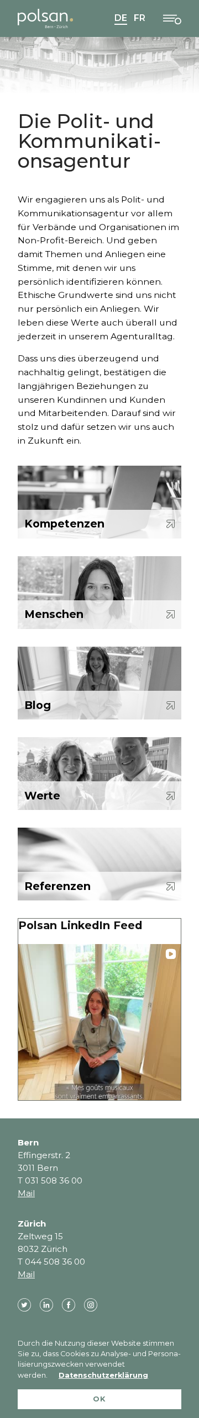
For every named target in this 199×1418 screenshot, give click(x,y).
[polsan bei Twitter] (24, 1305)
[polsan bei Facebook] (68, 1305)
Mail (26, 1193)
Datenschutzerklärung (103, 1375)
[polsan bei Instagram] (90, 1305)
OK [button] (99, 1399)
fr (139, 18)
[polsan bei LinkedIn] (46, 1305)
